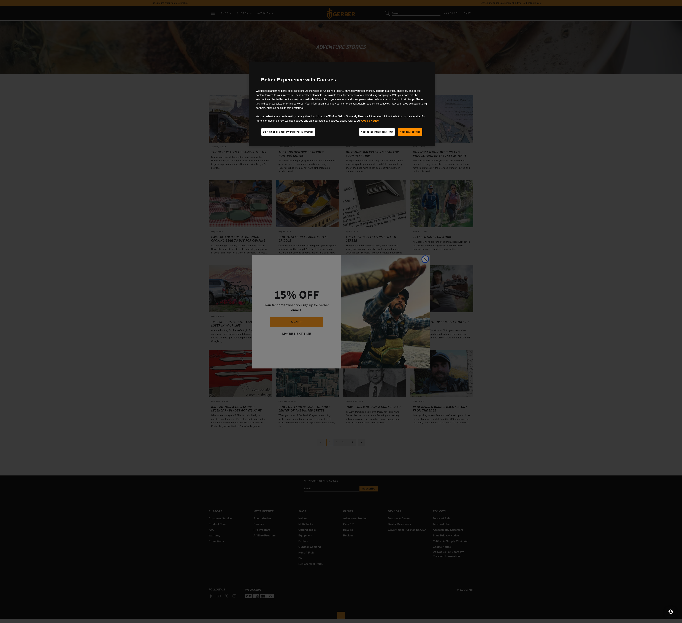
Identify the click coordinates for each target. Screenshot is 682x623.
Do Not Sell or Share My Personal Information (288, 132)
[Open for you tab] (670, 611)
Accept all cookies (410, 132)
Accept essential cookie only (377, 132)
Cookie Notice (370, 120)
